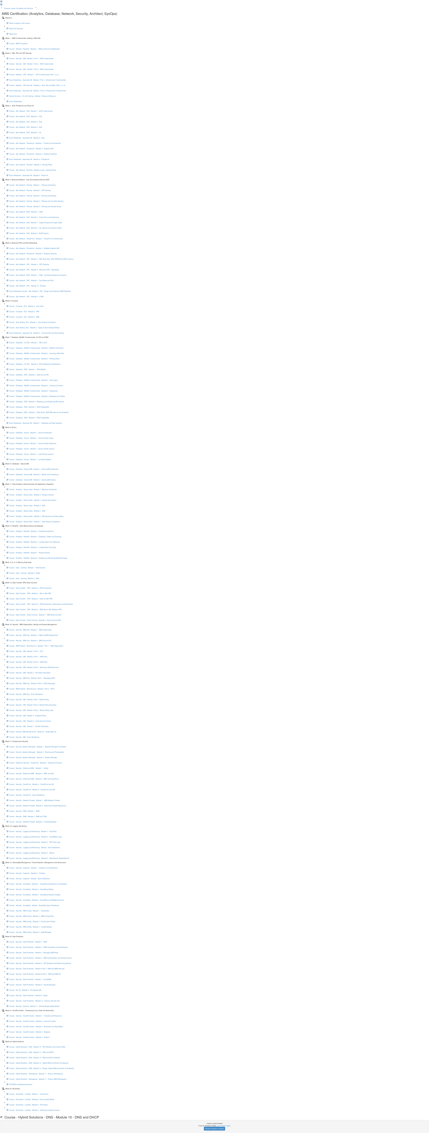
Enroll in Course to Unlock (214, 1129)
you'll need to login (223, 1125)
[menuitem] (1, 5)
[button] (1, 2)
